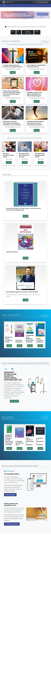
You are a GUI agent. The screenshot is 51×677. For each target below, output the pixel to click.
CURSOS (13, 31)
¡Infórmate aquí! (14, 401)
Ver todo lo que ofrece (12, 524)
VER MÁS (25, 216)
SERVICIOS (37, 31)
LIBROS (19, 31)
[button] (4, 334)
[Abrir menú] (4, 5)
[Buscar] (33, 2)
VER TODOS (44, 41)
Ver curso (13, 72)
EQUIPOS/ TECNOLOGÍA (28, 32)
